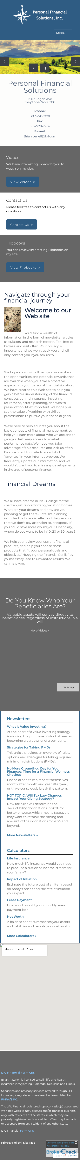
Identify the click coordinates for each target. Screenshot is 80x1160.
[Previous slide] (4, 61)
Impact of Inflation (22, 879)
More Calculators (22, 936)
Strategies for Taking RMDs (28, 747)
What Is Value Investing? (27, 726)
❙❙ (44, 68)
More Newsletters (22, 835)
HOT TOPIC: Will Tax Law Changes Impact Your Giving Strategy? (34, 797)
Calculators (18, 850)
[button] (63, 33)
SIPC (14, 1099)
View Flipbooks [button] (23, 267)
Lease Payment (19, 900)
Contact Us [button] (19, 225)
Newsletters (18, 718)
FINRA (5, 1099)
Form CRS (27, 1130)
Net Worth (15, 916)
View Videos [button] (20, 182)
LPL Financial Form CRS (18, 1072)
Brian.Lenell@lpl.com (40, 136)
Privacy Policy (11, 1142)
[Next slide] (75, 61)
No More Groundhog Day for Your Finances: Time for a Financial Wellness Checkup (38, 772)
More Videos (40, 630)
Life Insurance (18, 858)
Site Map (29, 1142)
